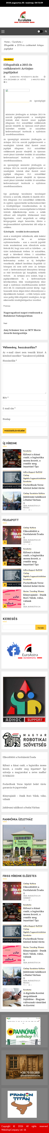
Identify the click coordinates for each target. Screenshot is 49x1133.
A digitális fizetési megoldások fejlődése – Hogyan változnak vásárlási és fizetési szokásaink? (34, 1001)
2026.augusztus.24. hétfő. (32, 608)
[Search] (46, 31)
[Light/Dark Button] (40, 31)
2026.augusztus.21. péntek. (32, 507)
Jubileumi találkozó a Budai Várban (34, 498)
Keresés (10, 618)
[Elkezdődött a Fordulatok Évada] (12, 535)
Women (41, 591)
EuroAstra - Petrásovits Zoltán (24, 77)
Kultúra (42, 493)
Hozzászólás (10, 360)
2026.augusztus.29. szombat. (32, 541)
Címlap (26, 475)
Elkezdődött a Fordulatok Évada (33, 533)
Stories (26, 591)
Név (6, 397)
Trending (33, 591)
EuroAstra (9, 59)
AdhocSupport (29, 472)
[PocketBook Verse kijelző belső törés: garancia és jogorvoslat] (12, 479)
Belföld (39, 472)
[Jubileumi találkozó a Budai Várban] (12, 501)
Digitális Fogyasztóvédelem (34, 478)
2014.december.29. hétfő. (15, 80)
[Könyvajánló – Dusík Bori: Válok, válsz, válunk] (12, 599)
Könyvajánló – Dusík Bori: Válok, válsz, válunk (34, 597)
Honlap (6, 419)
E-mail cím (9, 408)
